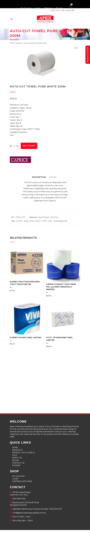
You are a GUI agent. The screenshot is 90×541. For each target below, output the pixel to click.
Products (19, 43)
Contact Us (18, 463)
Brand (52, 177)
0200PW (19, 221)
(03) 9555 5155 (18, 499)
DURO (44, 221)
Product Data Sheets (23, 452)
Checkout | (48, 8)
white (50, 221)
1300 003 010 (55, 509)
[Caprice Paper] (20, 160)
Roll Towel (54, 217)
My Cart (59, 8)
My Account (18, 476)
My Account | (26, 8)
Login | (38, 8)
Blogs (15, 460)
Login (15, 479)
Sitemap (16, 465)
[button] (76, 47)
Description (39, 177)
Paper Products (43, 217)
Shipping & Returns (22, 481)
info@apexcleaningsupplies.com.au (29, 513)
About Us (17, 458)
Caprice (38, 221)
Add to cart (29, 146)
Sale (14, 455)
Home (12, 43)
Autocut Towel (29, 221)
